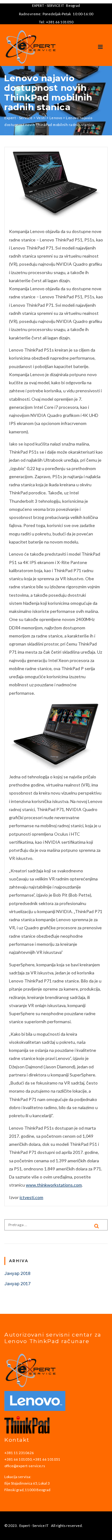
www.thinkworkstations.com (54, 1185)
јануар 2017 (17, 1283)
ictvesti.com (31, 1197)
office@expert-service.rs (24, 1466)
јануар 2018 (17, 1273)
